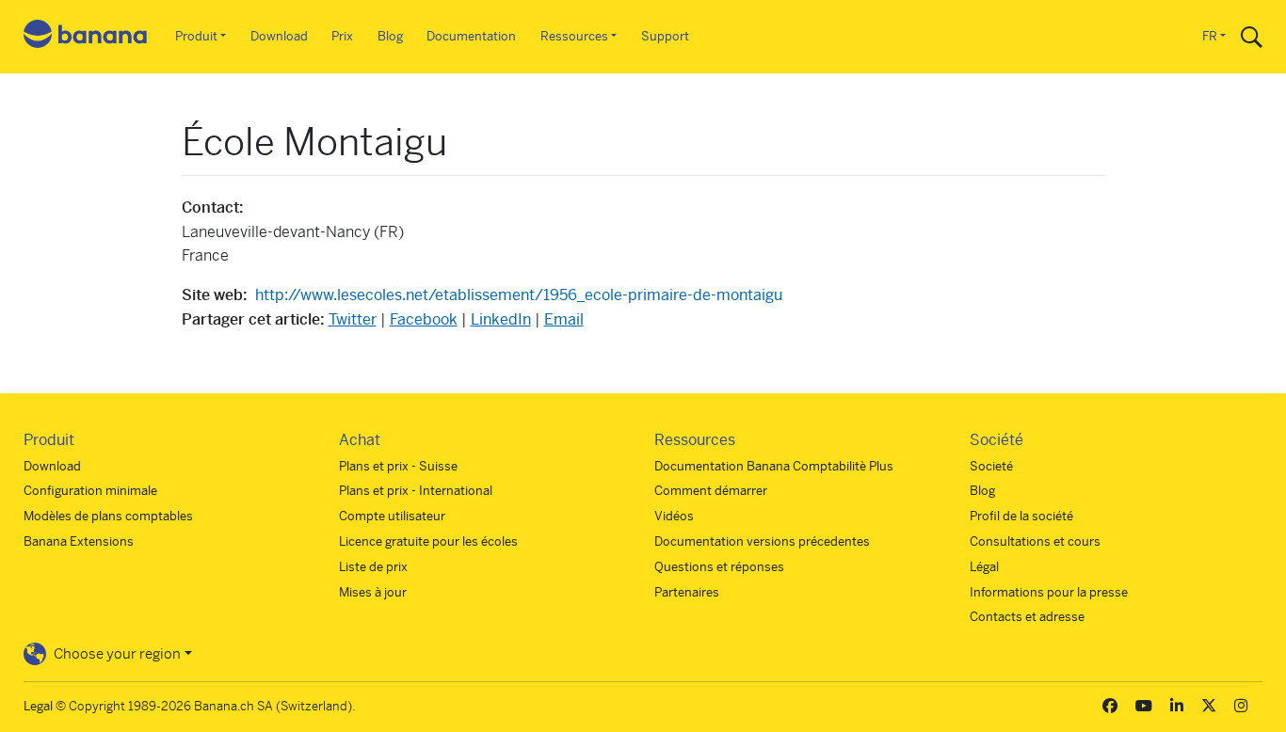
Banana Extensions (79, 541)
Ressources (574, 36)
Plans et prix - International (415, 491)
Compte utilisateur (392, 516)
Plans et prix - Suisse (398, 466)
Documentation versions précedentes (762, 541)
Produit (196, 36)
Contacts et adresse (1027, 617)
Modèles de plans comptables (108, 516)
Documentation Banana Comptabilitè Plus (773, 466)
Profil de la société (1021, 516)
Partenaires (686, 592)
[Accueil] (86, 37)
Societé (991, 466)
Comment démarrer (710, 491)
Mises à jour (373, 592)
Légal (984, 567)
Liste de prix (373, 567)
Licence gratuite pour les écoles (428, 541)
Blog (390, 36)
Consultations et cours (1035, 541)
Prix (342, 36)
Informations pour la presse (1049, 592)
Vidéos (674, 516)
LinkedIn (501, 319)
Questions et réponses (719, 567)
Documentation (471, 36)
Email (564, 319)
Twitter (353, 319)
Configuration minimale (90, 491)
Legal (38, 706)
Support (665, 36)
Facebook (424, 319)
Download (279, 36)
